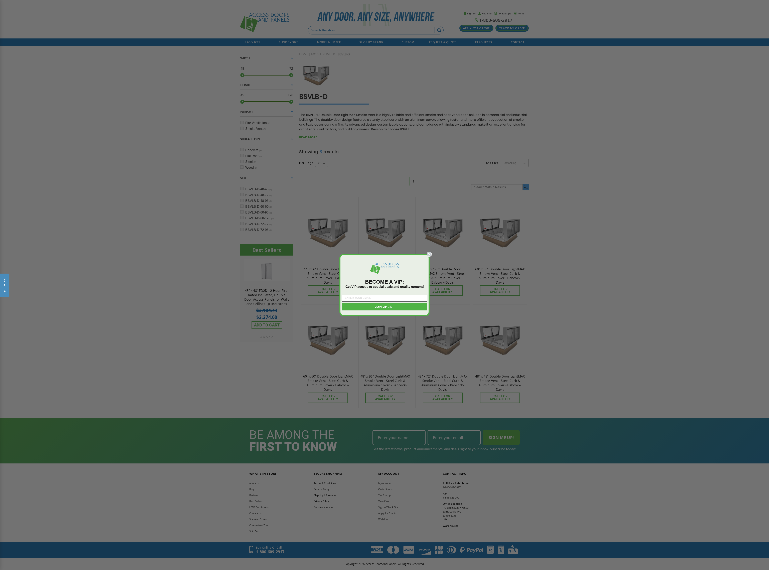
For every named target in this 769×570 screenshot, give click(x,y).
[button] (4, 285)
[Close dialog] (429, 254)
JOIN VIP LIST (384, 306)
